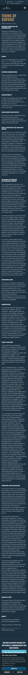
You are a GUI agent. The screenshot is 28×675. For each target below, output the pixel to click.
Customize (7, 672)
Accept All (14, 668)
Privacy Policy (8, 61)
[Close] (26, 654)
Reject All (20, 672)
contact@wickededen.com (12, 628)
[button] (24, 7)
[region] (14, 664)
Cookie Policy (9, 665)
